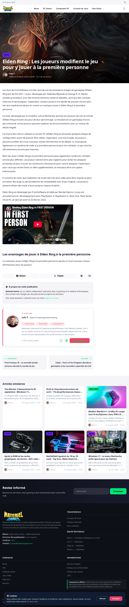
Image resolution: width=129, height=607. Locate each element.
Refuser (103, 599)
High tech (6, 579)
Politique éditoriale (74, 522)
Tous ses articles (78, 340)
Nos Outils (96, 8)
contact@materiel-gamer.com (21, 543)
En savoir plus (32, 601)
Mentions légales (73, 564)
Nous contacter (73, 526)
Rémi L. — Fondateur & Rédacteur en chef (83, 538)
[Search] (124, 8)
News (36, 8)
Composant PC (62, 8)
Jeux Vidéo (7, 576)
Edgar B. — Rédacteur (75, 546)
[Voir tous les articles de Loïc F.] (13, 321)
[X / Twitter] (61, 341)
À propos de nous (74, 518)
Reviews (6, 583)
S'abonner (118, 491)
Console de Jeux (80, 8)
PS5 (4, 568)
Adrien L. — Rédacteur (76, 550)
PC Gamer (47, 8)
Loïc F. (25, 317)
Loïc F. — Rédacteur (75, 542)
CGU (69, 576)
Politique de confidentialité (77, 568)
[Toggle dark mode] (124, 2)
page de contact (51, 298)
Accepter (116, 599)
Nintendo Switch (9, 572)
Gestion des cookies (75, 572)
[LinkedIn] (66, 341)
